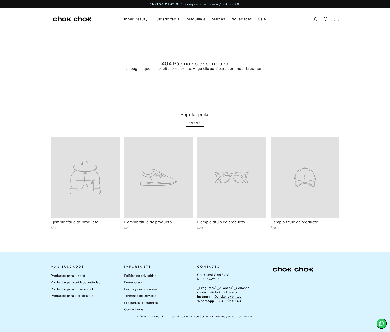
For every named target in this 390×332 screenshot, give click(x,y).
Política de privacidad (140, 276)
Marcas (218, 19)
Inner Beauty (136, 19)
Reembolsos (133, 282)
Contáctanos (133, 309)
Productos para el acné (68, 276)
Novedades (241, 19)
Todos (195, 123)
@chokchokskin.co (228, 296)
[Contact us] (382, 324)
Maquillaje (196, 19)
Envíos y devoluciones (140, 289)
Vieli (250, 316)
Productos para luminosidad (72, 289)
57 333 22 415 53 (228, 301)
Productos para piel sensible (72, 296)
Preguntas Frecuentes (141, 303)
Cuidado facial (167, 19)
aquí (214, 68)
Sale (262, 19)
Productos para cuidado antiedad (76, 282)
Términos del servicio (140, 296)
